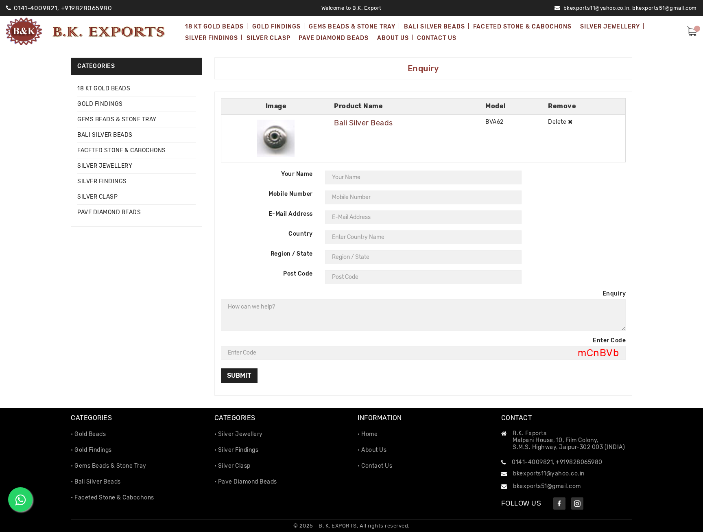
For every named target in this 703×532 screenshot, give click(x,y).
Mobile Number (291, 193)
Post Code (298, 273)
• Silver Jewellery (238, 434)
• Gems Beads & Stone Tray (108, 465)
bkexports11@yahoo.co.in (549, 473)
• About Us (372, 450)
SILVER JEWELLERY (104, 165)
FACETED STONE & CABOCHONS (121, 150)
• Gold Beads (88, 434)
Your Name (297, 174)
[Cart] (692, 30)
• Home (368, 434)
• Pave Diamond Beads (245, 481)
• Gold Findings (91, 450)
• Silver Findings (236, 450)
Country (300, 233)
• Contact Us (375, 465)
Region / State (292, 253)
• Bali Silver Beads (96, 481)
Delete (558, 121)
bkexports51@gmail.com (664, 8)
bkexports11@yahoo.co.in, (597, 8)
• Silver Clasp (232, 465)
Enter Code (609, 340)
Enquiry (614, 293)
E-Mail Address (291, 213)
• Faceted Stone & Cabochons (112, 497)
